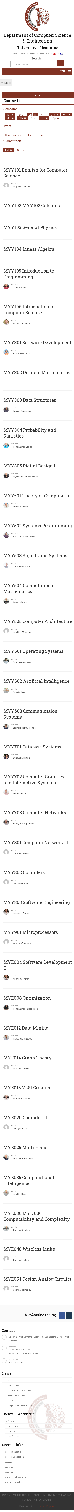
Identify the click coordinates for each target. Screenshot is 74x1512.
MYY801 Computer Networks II (36, 842)
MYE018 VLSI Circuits (26, 1088)
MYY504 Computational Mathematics (29, 588)
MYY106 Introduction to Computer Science (28, 309)
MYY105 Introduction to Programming (28, 274)
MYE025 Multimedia (25, 1147)
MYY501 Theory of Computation (37, 496)
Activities (9, 1420)
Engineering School (14, 1481)
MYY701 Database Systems (32, 747)
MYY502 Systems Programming (37, 525)
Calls (10, 1400)
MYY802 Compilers (24, 872)
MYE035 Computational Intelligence (28, 1180)
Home (14, 53)
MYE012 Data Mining (26, 1028)
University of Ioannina (15, 1476)
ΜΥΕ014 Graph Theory (27, 1058)
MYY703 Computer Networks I (36, 812)
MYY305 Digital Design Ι (29, 466)
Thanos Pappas (45, 1506)
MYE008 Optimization (27, 998)
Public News (14, 1385)
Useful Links (44, 53)
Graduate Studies (16, 1395)
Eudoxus (9, 1466)
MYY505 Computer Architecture (37, 621)
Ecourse (8, 1461)
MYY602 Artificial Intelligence (36, 681)
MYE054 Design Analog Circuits (37, 1279)
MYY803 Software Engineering (36, 902)
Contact (32, 53)
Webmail (9, 1471)
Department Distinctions (20, 1405)
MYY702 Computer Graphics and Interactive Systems (33, 779)
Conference (13, 1436)
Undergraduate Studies (19, 1390)
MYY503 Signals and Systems (35, 555)
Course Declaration (14, 1456)
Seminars (13, 1425)
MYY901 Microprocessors (30, 932)
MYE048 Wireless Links (29, 1249)
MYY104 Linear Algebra (29, 249)
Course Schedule (13, 1451)
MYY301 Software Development (37, 342)
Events (11, 1431)
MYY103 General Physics (30, 227)
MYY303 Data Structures (29, 400)
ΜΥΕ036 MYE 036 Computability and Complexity (36, 1216)
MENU (5, 83)
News (7, 1379)
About (23, 53)
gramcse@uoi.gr (16, 1362)
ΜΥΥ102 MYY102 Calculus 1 (33, 205)
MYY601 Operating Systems (33, 651)
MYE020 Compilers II (26, 1117)
